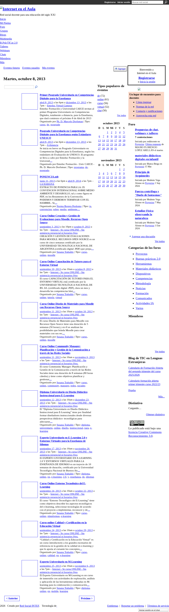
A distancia (52, 145)
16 (111, 140)
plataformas (54, 516)
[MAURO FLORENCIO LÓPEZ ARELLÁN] (132, 325)
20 (99, 144)
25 (119, 144)
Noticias (141, 288)
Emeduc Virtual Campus (59, 105)
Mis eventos (48, 67)
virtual (58, 297)
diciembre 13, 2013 (76, 102)
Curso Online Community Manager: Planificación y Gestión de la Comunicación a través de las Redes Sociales (65, 350)
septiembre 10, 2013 (50, 269)
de (48, 124)
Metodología (143, 283)
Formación (142, 293)
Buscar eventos (36, 87)
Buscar (166, 2)
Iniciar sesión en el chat (149, 610)
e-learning (56, 477)
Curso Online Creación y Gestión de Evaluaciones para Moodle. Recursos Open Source (64, 219)
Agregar (122, 68)
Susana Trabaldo (65, 252)
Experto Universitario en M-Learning (61, 561)
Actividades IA (145, 303)
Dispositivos (143, 273)
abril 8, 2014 (74, 181)
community (53, 385)
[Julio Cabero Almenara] (149, 343)
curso (42, 124)
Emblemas (112, 605)
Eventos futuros (11, 67)
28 (103, 148)
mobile (54, 591)
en (49, 477)
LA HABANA (47, 184)
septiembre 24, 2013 (50, 491)
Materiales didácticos (148, 268)
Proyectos (139, 144)
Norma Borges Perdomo (69, 206)
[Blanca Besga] (158, 334)
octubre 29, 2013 (84, 530)
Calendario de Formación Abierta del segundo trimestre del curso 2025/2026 (145, 371)
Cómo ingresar (143, 102)
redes (73, 385)
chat (99, 110)
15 (107, 140)
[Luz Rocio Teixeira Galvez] (132, 343)
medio (63, 209)
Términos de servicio (158, 605)
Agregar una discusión (143, 236)
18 (119, 140)
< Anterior (12, 598)
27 (99, 148)
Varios (139, 308)
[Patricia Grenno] (158, 343)
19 (124, 140)
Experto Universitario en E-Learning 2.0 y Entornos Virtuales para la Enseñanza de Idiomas (63, 441)
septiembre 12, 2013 (50, 399)
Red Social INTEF (29, 605)
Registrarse (110, 2)
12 (124, 136)
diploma (85, 424)
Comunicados (144, 298)
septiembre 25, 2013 (50, 566)
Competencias (144, 278)
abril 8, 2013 (46, 102)
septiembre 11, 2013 (50, 311)
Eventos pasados (31, 67)
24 (115, 144)
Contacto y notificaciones (149, 111)
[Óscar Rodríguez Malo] (158, 325)
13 (99, 140)
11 (119, 136)
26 (124, 144)
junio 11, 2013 (47, 181)
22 (107, 144)
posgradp (55, 124)
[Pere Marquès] (141, 343)
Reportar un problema (132, 605)
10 (115, 136)
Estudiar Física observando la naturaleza (144, 214)
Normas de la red (145, 106)
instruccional (76, 428)
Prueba (132, 390)
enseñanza (75, 477)
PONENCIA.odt (49, 176)
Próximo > (87, 598)
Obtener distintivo (155, 414)
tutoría (51, 297)
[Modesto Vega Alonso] (132, 334)
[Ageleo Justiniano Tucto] (141, 325)
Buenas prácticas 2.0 (148, 258)
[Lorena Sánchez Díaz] (141, 334)
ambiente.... (74, 209)
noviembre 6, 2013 (85, 357)
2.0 (64, 477)
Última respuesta (153, 144)
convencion (46, 209)
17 (115, 140)
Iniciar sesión (124, 2)
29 (107, 148)
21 (103, 144)
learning (64, 591)
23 (111, 144)
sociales (81, 385)
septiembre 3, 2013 (50, 226)
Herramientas (144, 263)
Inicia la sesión (147, 81)
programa (79, 167)
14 (103, 140)
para (86, 428)
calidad (51, 555)
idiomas (90, 477)
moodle (51, 255)
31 (115, 148)
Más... (161, 396)
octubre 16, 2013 (84, 311)
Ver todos (121, 115)
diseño (65, 428)
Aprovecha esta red (146, 115)
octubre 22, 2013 (84, 491)
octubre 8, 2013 (82, 226)
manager (64, 385)
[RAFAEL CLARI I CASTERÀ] (149, 325)
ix (90, 206)
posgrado (44, 170)
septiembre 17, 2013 (50, 448)
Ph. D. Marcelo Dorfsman (70, 121)
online (43, 255)
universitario (46, 428)
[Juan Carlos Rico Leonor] (149, 334)
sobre (56, 209)
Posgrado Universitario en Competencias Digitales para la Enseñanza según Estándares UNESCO (65, 134)
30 (111, 148)
